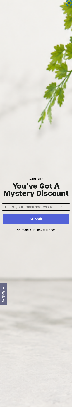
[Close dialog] (69, 3)
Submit (36, 219)
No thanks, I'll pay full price (36, 229)
